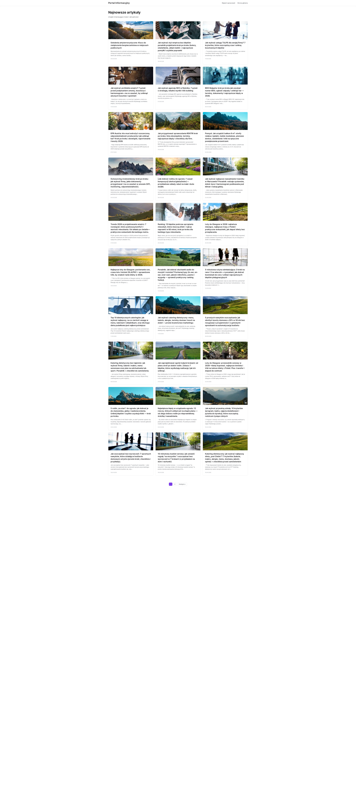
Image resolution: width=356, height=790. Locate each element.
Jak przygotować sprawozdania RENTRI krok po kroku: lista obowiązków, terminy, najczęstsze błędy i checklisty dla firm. (178, 136)
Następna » (182, 484)
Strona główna (242, 3)
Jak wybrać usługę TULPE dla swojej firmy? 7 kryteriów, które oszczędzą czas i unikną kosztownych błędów (225, 45)
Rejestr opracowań (228, 3)
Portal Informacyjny (119, 3)
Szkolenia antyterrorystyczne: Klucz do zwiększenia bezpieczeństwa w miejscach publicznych (129, 45)
